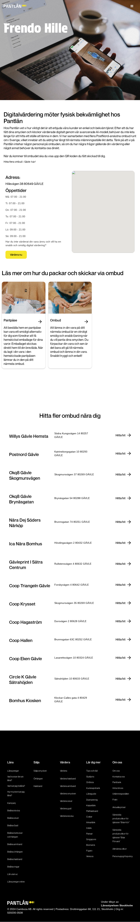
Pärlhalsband (92, 811)
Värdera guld (65, 808)
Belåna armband (14, 844)
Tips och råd (92, 770)
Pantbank (116, 782)
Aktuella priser (119, 807)
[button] (132, 6)
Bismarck (90, 845)
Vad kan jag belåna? (16, 786)
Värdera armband (68, 786)
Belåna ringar (13, 866)
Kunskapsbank (93, 788)
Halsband (38, 786)
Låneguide (91, 793)
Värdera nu (16, 254)
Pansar (89, 833)
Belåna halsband (14, 859)
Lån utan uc (12, 874)
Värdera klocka (66, 816)
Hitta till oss (117, 788)
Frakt (114, 799)
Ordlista (90, 782)
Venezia (89, 856)
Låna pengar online (16, 881)
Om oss (116, 770)
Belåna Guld (12, 825)
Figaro (89, 850)
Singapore (91, 839)
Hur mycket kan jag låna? (16, 793)
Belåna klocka (13, 810)
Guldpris (90, 776)
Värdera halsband (68, 778)
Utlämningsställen (120, 793)
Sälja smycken (40, 770)
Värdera (63, 770)
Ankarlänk (90, 822)
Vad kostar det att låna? (15, 778)
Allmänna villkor (119, 848)
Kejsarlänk (91, 805)
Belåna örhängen (15, 851)
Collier (89, 816)
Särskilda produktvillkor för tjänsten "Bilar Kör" (121, 818)
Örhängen (38, 778)
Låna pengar (13, 770)
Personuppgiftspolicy (122, 856)
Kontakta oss (118, 776)
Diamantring (92, 799)
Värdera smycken (68, 793)
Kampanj (11, 803)
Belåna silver (13, 818)
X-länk (89, 828)
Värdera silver (66, 801)
